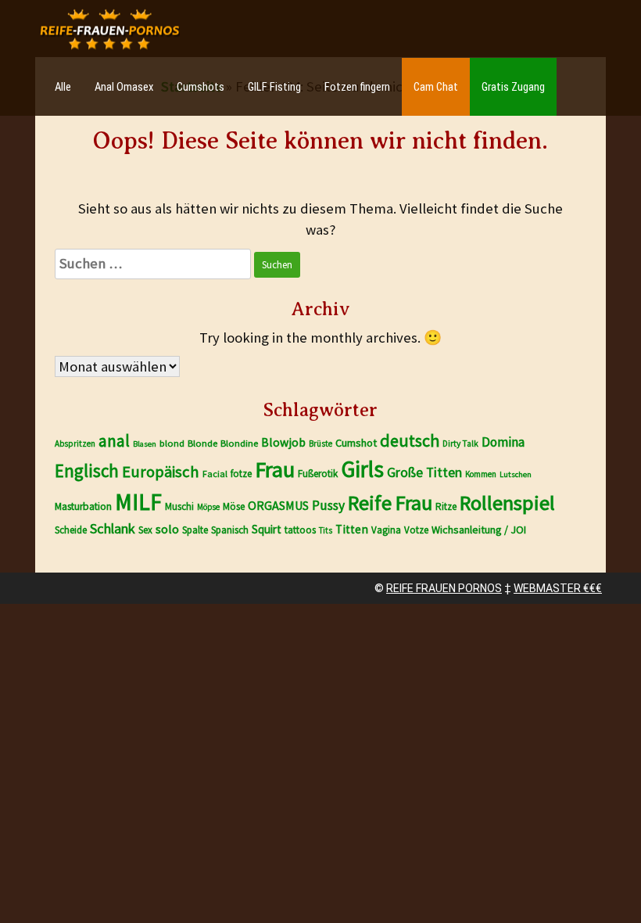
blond (171, 443)
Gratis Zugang (513, 87)
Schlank (112, 528)
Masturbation (83, 506)
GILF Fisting (274, 87)
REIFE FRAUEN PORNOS (444, 588)
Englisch (87, 470)
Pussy (328, 505)
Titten (351, 529)
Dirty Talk (460, 443)
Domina (503, 442)
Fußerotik (318, 473)
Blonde (202, 443)
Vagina (386, 530)
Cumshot (356, 443)
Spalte (195, 530)
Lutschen (516, 474)
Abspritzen (75, 443)
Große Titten (424, 472)
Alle (63, 87)
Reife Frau (390, 502)
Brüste (320, 443)
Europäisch (160, 472)
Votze (416, 530)
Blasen (144, 444)
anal (114, 440)
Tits (325, 530)
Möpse (208, 506)
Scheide (71, 530)
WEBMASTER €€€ (558, 588)
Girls (362, 468)
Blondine (239, 443)
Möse (234, 506)
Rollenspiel (507, 502)
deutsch (409, 440)
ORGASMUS (278, 505)
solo (167, 529)
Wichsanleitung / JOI (479, 530)
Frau (275, 469)
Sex (145, 530)
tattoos (300, 530)
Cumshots (200, 87)
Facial (214, 473)
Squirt (266, 529)
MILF (138, 501)
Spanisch (230, 530)
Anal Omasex (124, 87)
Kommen (480, 474)
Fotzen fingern (357, 87)
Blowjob (283, 442)
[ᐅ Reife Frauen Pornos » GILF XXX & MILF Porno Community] (109, 29)
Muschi (179, 506)
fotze (241, 473)
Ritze (446, 506)
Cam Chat (436, 87)
